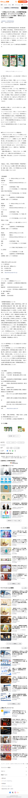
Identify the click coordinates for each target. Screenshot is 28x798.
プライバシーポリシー (6, 786)
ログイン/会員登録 (22, 1)
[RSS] (18, 792)
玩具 (8, 448)
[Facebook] (7, 450)
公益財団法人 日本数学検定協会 (7, 21)
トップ (2, 763)
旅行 (13, 4)
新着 (2, 4)
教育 (11, 448)
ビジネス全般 (16, 448)
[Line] (12, 450)
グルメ (9, 4)
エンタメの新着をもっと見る (14, 583)
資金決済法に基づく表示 (7, 788)
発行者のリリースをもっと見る (14, 520)
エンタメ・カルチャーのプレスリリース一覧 (15, 763)
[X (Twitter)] (10, 450)
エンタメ (5, 4)
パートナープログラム (6, 780)
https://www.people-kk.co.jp (11, 272)
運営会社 (3, 778)
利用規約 (3, 783)
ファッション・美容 (19, 4)
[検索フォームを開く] (16, 1)
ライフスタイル (21, 442)
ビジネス (3, 445)
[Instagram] (15, 792)
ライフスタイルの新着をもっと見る (14, 643)
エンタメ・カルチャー (11, 442)
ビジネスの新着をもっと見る (14, 703)
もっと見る (24, 527)
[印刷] (15, 450)
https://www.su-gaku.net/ (12, 408)
